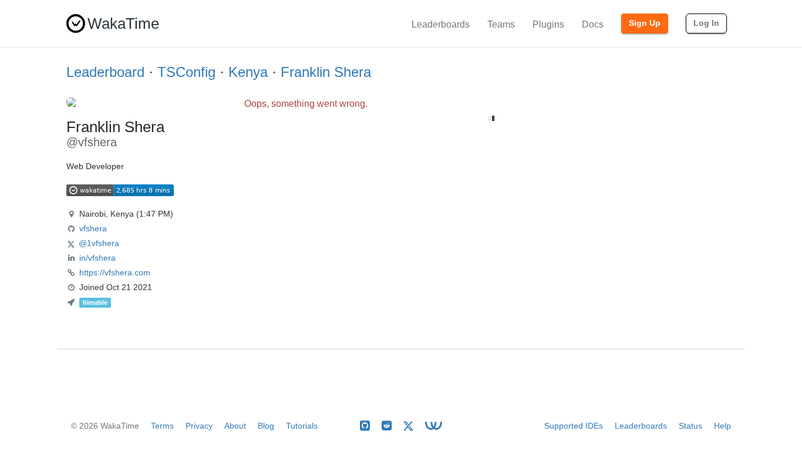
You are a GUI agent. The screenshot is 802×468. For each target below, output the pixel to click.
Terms (162, 425)
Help (722, 425)
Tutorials (302, 425)
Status (690, 425)
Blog (266, 425)
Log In (706, 23)
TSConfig (186, 72)
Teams (501, 24)
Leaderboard (105, 72)
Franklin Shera (326, 72)
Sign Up (645, 23)
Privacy (199, 425)
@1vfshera (99, 243)
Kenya (248, 72)
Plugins (548, 24)
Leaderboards (441, 24)
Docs (593, 24)
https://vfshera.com (114, 272)
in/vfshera (97, 257)
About (235, 425)
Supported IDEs (573, 425)
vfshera (93, 228)
